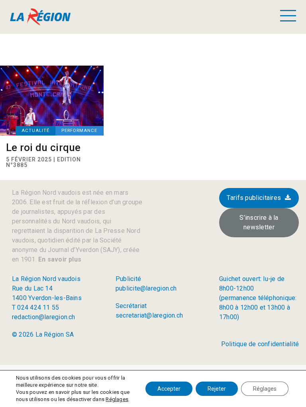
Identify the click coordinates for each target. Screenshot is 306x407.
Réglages (117, 399)
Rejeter (217, 389)
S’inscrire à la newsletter (259, 222)
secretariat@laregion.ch (149, 315)
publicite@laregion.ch (146, 288)
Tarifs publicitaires (254, 198)
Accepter (168, 389)
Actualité (35, 130)
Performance (79, 130)
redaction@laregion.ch (43, 317)
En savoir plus (59, 259)
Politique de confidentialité (260, 344)
